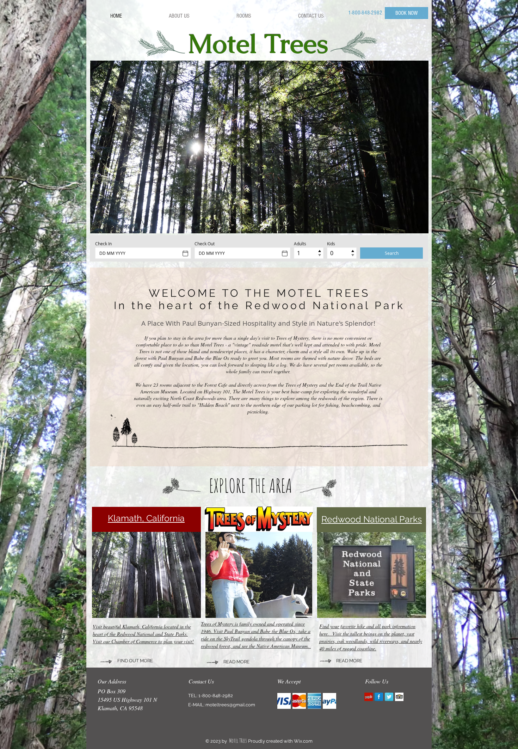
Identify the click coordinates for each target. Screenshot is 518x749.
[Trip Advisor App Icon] (399, 697)
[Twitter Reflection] (389, 697)
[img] (284, 701)
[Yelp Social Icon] (368, 697)
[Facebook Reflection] (379, 697)
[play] (417, 222)
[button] (259, 147)
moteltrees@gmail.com (230, 704)
